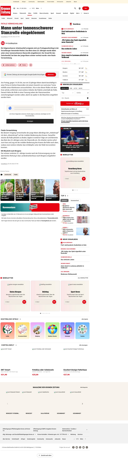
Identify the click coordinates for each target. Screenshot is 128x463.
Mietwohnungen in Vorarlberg (75, 113)
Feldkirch (65, 80)
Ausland (65, 13)
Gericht (27, 18)
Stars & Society (44, 13)
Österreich (23, 13)
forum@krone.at (46, 220)
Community (32, 1)
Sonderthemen (42, 18)
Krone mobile (50, 1)
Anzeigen (30, 121)
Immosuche (60, 1)
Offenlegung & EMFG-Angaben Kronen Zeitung (44, 429)
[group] (7, 190)
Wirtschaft (9, 18)
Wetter (50, 18)
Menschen (34, 18)
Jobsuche (68, 1)
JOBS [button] (70, 88)
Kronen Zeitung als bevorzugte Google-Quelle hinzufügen (30, 74)
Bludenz (65, 72)
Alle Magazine (84, 387)
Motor (78, 13)
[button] (81, 13)
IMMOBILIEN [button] (64, 88)
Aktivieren (51, 74)
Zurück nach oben (45, 455)
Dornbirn (65, 76)
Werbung (73, 434)
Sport (52, 13)
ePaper (24, 1)
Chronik (16, 18)
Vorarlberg (4, 36)
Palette (15, 174)
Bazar (75, 1)
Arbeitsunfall (8, 174)
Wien (29, 13)
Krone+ (15, 13)
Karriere (80, 434)
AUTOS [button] (75, 88)
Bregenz (65, 68)
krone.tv (86, 13)
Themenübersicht (52, 218)
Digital (72, 13)
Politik (35, 13)
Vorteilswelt (16, 1)
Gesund (58, 13)
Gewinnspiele (41, 1)
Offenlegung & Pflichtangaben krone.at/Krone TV (16, 429)
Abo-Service (6, 439)
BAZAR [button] (80, 88)
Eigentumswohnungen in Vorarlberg (75, 111)
